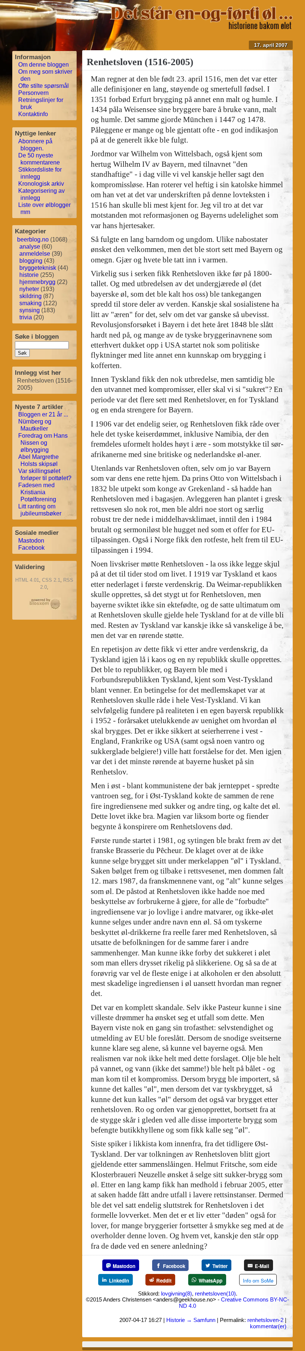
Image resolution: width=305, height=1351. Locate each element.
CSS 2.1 (51, 580)
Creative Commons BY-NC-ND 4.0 (234, 1302)
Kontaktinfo (33, 114)
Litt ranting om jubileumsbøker (39, 510)
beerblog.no (33, 239)
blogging (30, 261)
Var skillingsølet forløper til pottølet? (44, 474)
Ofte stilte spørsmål (43, 86)
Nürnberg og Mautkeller (34, 425)
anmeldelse (34, 253)
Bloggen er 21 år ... (43, 414)
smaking (30, 303)
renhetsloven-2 (265, 1320)
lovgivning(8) (176, 1293)
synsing (29, 310)
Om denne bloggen (43, 64)
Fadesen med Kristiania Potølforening (37, 492)
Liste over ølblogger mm (44, 208)
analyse (29, 246)
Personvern (33, 93)
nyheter (29, 289)
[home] (201, 27)
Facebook (31, 547)
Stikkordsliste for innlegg (40, 173)
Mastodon (31, 540)
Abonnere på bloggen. (35, 144)
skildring (30, 296)
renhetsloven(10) (215, 1293)
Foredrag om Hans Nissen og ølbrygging (43, 442)
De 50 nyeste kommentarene (39, 159)
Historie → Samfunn (190, 1320)
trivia (25, 317)
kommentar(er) (268, 1326)
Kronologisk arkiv (41, 184)
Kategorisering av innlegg (41, 194)
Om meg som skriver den (45, 75)
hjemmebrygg (37, 282)
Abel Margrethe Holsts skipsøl (38, 460)
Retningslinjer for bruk (40, 103)
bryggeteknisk (37, 268)
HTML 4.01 (27, 580)
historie (29, 275)
